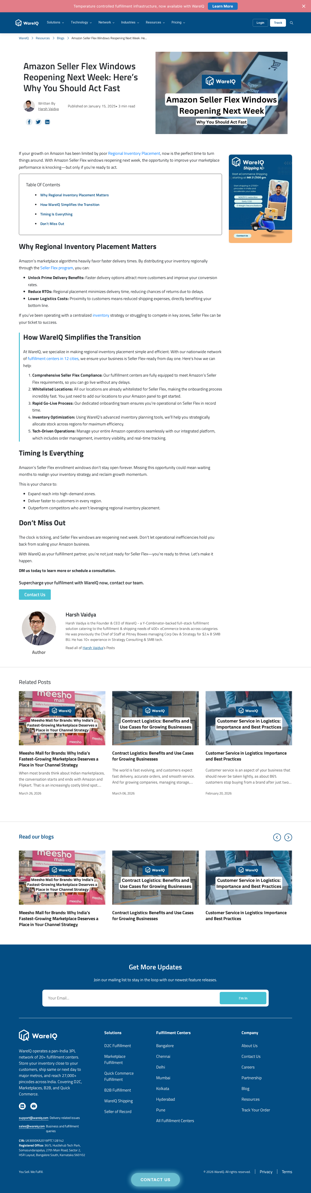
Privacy (266, 1172)
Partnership (252, 1078)
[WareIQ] (26, 22)
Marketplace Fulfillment (114, 1059)
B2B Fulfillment (117, 1090)
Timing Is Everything (56, 214)
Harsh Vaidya (48, 108)
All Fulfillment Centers (175, 1121)
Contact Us (155, 1179)
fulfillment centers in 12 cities (53, 358)
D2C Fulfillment (117, 1046)
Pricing (176, 22)
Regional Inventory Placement (134, 153)
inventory (101, 315)
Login (260, 22)
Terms (287, 1172)
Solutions (53, 22)
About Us (249, 1046)
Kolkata (162, 1088)
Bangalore (165, 1046)
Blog (245, 1088)
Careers (248, 1067)
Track (278, 22)
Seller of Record (118, 1111)
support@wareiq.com (33, 1117)
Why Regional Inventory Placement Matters (74, 195)
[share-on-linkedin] (47, 122)
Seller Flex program (56, 268)
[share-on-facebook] (29, 122)
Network (105, 22)
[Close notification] (303, 6)
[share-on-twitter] (38, 122)
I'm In (243, 998)
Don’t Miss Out (52, 223)
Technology (79, 22)
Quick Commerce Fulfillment (119, 1076)
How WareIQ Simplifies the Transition (69, 204)
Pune (160, 1110)
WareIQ (24, 38)
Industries (128, 22)
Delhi (160, 1067)
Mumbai (163, 1078)
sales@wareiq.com (32, 1126)
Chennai (163, 1056)
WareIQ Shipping (118, 1101)
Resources (153, 22)
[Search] (292, 23)
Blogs (60, 38)
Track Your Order (256, 1110)
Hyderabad (165, 1099)
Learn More (222, 6)
